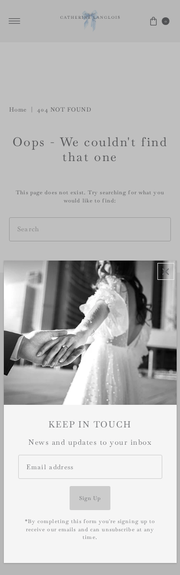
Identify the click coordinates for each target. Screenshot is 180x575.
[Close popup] (165, 271)
